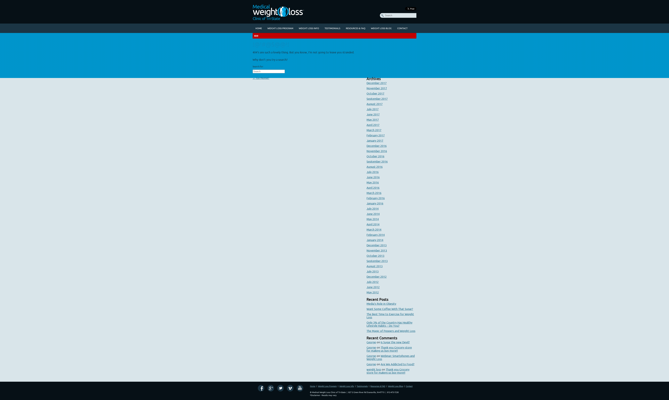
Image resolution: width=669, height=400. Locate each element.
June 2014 (373, 213)
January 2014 (375, 240)
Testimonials (332, 28)
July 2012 (373, 281)
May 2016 (373, 182)
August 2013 (375, 266)
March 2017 (374, 130)
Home (258, 28)
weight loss (374, 369)
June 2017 (373, 114)
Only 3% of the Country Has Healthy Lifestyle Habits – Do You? (389, 324)
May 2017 (373, 119)
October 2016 (375, 156)
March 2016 (374, 193)
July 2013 (373, 271)
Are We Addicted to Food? (397, 364)
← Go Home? (261, 78)
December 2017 (377, 83)
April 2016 (373, 187)
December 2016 (377, 145)
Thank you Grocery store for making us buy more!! (389, 349)
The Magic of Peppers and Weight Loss (391, 330)
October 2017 (375, 93)
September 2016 (377, 161)
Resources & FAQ (355, 28)
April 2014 (373, 224)
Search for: (258, 66)
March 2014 (374, 229)
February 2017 (376, 135)
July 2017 (373, 109)
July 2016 (373, 172)
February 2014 (376, 234)
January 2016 (375, 203)
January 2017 (375, 140)
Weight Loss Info (309, 28)
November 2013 (377, 250)
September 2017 (377, 98)
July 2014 (373, 208)
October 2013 (375, 255)
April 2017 (373, 124)
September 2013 (377, 261)
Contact (402, 28)
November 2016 (377, 151)
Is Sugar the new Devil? (395, 342)
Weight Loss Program (280, 28)
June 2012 (373, 287)
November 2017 (377, 88)
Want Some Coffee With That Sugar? (390, 309)
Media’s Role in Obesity (381, 303)
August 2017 (375, 104)
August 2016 (375, 166)
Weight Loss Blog (381, 28)
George (371, 342)
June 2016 (373, 177)
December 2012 (377, 276)
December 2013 (377, 245)
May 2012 (373, 292)
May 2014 (373, 219)
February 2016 (376, 198)
